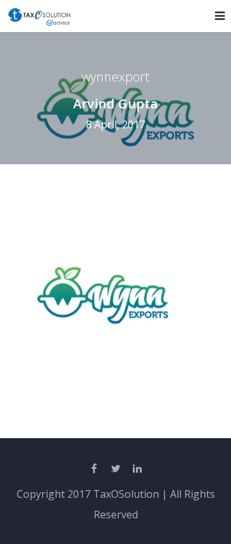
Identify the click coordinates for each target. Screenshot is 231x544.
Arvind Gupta (115, 104)
